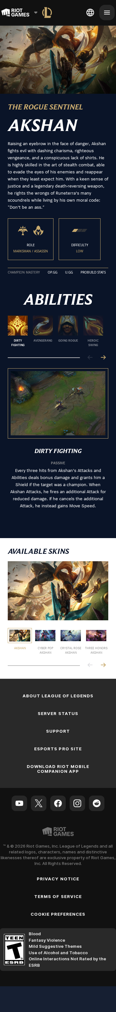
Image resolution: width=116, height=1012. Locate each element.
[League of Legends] (47, 12)
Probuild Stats (93, 273)
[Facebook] (58, 803)
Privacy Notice (58, 878)
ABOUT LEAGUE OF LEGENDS (58, 695)
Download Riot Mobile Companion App (58, 769)
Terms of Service (58, 896)
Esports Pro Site (58, 748)
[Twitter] (39, 803)
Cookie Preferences (58, 914)
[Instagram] (77, 803)
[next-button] (103, 357)
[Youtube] (19, 803)
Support (58, 731)
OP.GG (52, 273)
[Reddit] (97, 803)
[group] (55, 331)
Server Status (58, 713)
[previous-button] (90, 357)
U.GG (69, 273)
